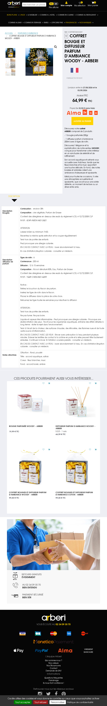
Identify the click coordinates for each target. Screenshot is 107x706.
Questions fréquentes (53, 678)
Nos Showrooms (54, 665)
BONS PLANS (12, 15)
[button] (66, 4)
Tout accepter (22, 702)
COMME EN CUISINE (66, 15)
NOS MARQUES (85, 22)
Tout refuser (41, 702)
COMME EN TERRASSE (32, 22)
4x (96, 112)
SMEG (46, 22)
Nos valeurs (53, 663)
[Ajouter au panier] (48, 383)
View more (30, 428)
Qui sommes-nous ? (53, 660)
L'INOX (22, 15)
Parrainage (54, 680)
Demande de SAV (53, 670)
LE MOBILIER (32, 15)
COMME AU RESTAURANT (86, 15)
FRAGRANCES (71, 22)
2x (84, 112)
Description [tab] (14, 196)
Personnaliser (58, 702)
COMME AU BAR (14, 22)
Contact (53, 668)
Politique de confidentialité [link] (80, 702)
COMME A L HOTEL (47, 15)
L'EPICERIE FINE (57, 22)
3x (91, 112)
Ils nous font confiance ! (53, 683)
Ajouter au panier (82, 121)
